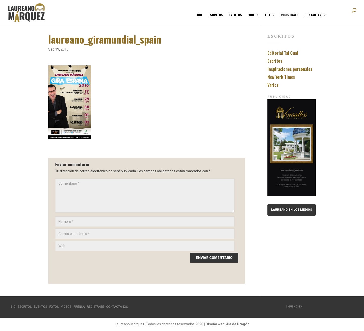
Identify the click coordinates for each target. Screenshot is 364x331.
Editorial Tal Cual (282, 53)
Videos (253, 15)
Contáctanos (315, 15)
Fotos (269, 15)
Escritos (215, 15)
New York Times (281, 77)
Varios (273, 85)
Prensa (79, 306)
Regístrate (289, 15)
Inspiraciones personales (289, 69)
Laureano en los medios (291, 209)
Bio (199, 15)
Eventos (235, 15)
